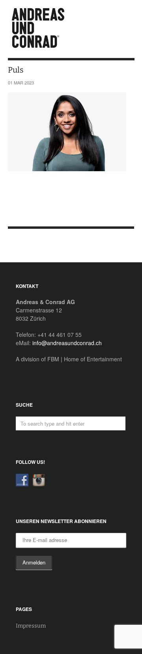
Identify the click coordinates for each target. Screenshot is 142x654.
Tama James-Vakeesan (23, 246)
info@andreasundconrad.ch (67, 343)
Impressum (31, 625)
